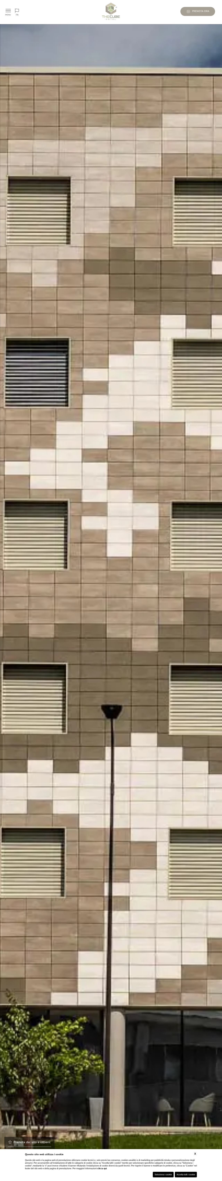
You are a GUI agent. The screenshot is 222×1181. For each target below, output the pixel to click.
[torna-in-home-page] (111, 12)
